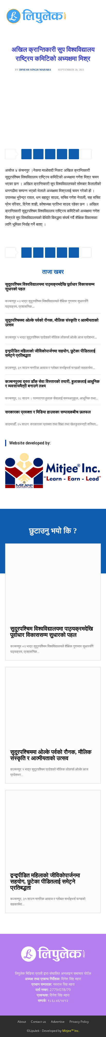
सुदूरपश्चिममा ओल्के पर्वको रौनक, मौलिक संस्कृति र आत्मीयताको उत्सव (50, 755)
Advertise (58, 1021)
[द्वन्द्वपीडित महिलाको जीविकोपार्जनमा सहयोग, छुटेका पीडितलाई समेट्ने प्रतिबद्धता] (53, 828)
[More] (86, 154)
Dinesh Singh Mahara (35, 70)
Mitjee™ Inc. (70, 1030)
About (21, 1021)
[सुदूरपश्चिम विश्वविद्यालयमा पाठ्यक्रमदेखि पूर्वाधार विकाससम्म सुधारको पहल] (53, 582)
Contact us (38, 1021)
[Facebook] (26, 154)
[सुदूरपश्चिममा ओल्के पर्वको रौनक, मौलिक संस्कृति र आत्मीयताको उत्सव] (53, 705)
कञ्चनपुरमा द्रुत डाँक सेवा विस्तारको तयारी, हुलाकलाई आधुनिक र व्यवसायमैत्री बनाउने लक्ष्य (52, 383)
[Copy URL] (74, 154)
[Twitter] (38, 154)
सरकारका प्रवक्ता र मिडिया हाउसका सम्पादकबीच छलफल (48, 412)
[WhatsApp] (50, 154)
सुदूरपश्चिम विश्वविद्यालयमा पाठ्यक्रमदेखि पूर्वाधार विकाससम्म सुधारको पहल (51, 631)
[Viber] (62, 154)
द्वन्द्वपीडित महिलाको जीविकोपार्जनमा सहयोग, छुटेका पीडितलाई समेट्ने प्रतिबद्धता (50, 353)
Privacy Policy (79, 1021)
